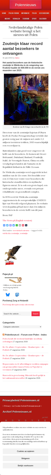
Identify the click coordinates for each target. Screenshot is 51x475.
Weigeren (25, 458)
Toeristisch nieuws (21, 230)
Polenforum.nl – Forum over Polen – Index (26, 335)
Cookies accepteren (25, 451)
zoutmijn (23, 233)
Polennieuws (25, 5)
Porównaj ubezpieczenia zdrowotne (18, 304)
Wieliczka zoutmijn (11, 233)
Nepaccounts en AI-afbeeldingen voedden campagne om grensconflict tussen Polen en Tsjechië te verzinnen (25, 367)
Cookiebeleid (18, 472)
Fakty (17, 58)
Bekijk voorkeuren (25, 465)
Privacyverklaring (30, 472)
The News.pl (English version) (17, 220)
